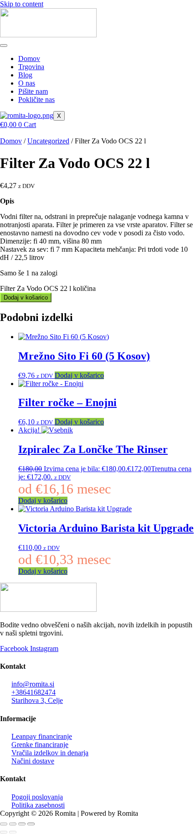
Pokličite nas (36, 99)
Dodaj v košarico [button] (79, 375)
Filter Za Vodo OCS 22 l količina (48, 288)
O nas (26, 83)
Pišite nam (33, 91)
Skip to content (21, 4)
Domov (29, 58)
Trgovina (31, 67)
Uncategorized (48, 141)
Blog (25, 75)
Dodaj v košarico (26, 297)
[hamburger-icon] (3, 45)
